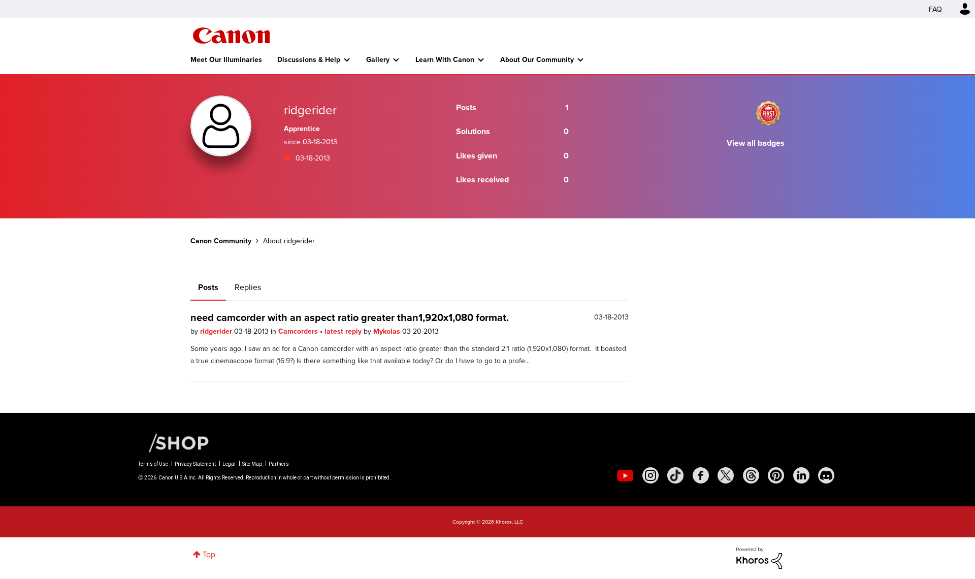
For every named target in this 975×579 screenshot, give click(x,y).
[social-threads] (751, 475)
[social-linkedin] (801, 475)
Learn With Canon (444, 59)
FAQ (935, 9)
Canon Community (231, 35)
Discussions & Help (308, 59)
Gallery (377, 59)
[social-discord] (826, 475)
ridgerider (217, 331)
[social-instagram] (650, 475)
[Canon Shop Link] (173, 442)
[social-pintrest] (776, 475)
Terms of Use (153, 464)
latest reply (344, 331)
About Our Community (537, 59)
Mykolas (387, 331)
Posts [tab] (208, 287)
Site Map (252, 464)
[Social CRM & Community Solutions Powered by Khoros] (759, 557)
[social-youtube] (625, 475)
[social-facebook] (701, 475)
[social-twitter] (726, 475)
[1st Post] (768, 113)
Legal (229, 464)
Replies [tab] (248, 287)
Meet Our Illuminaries (226, 59)
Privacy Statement (195, 464)
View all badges (756, 143)
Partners (279, 464)
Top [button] (209, 554)
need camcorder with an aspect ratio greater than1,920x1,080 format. (349, 317)
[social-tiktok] (675, 475)
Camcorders (299, 331)
